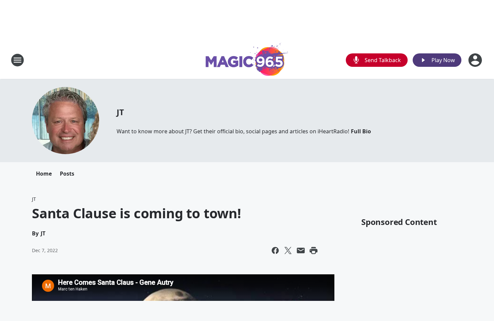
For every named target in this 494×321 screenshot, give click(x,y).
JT (120, 112)
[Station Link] (247, 60)
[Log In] (475, 60)
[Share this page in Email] (300, 250)
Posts (67, 173)
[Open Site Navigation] (17, 60)
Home (44, 173)
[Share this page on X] (288, 250)
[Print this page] (313, 250)
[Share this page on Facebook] (275, 250)
